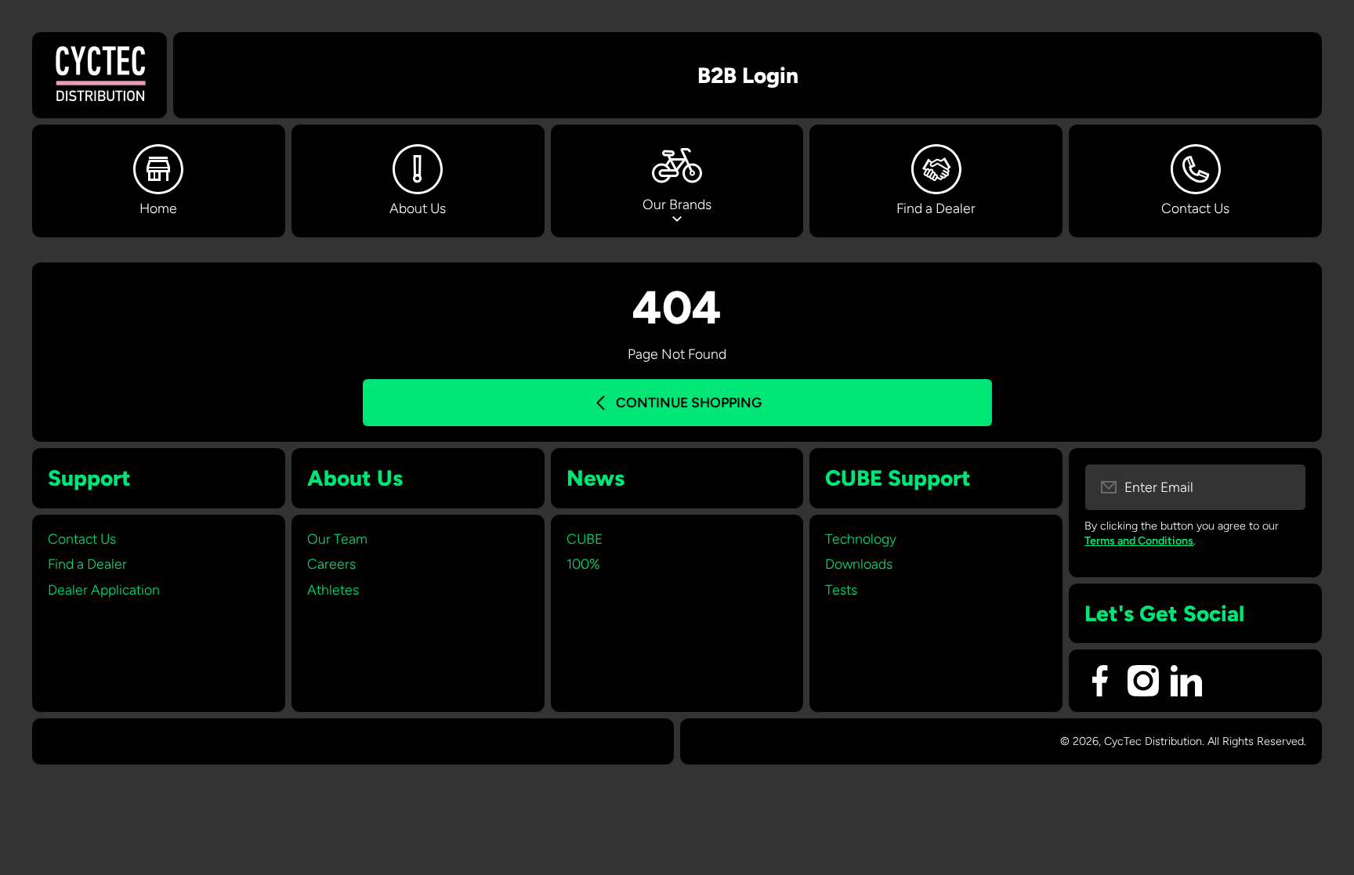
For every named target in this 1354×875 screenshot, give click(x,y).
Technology (860, 538)
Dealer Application (104, 589)
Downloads (858, 563)
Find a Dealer (87, 563)
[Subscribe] (1284, 487)
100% (583, 563)
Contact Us (82, 538)
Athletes (333, 589)
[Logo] (99, 75)
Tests (841, 589)
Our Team (337, 538)
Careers (331, 563)
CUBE (585, 538)
